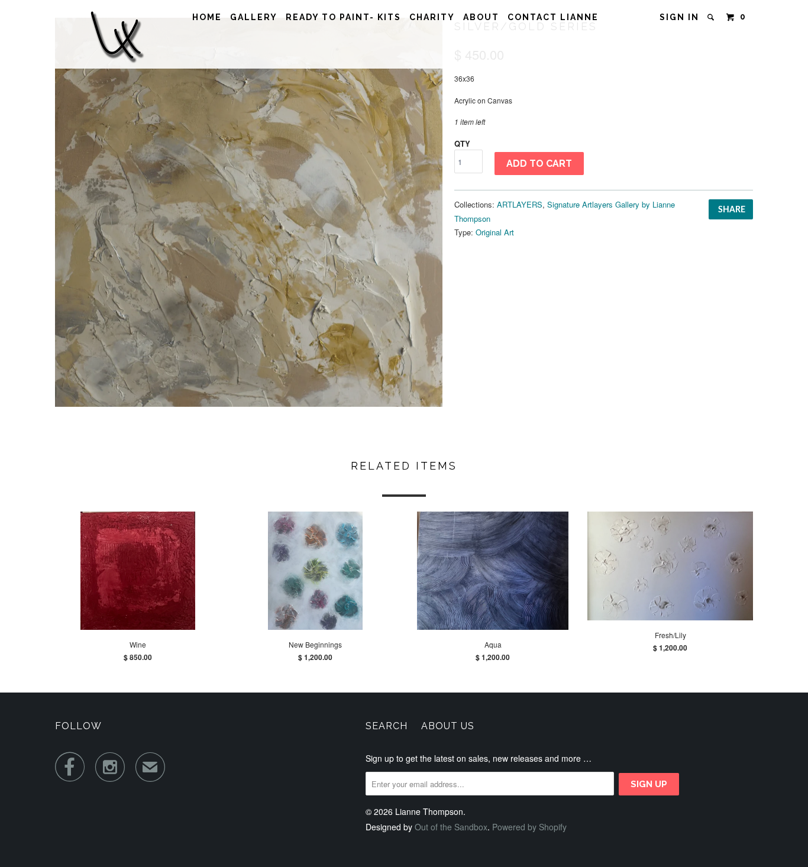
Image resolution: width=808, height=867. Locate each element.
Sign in (679, 17)
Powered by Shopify (529, 827)
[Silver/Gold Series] (248, 212)
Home (207, 17)
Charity (432, 17)
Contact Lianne (553, 17)
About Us (447, 726)
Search (387, 726)
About (481, 17)
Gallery (253, 17)
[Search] (712, 17)
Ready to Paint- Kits (343, 17)
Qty (462, 143)
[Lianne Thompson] (116, 34)
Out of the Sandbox (451, 827)
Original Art (495, 232)
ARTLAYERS (519, 204)
